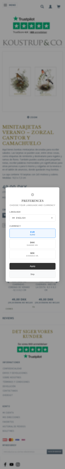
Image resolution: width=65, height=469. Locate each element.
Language (15, 212)
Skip (32, 274)
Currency (15, 226)
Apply (32, 266)
